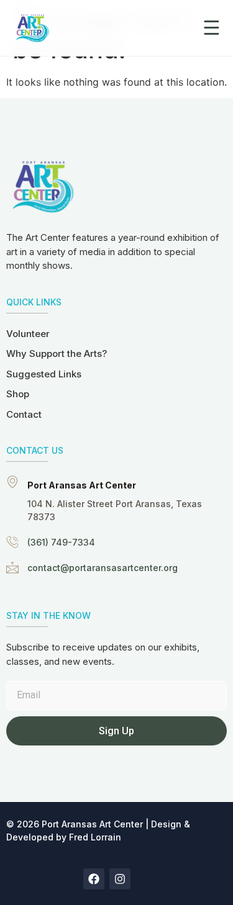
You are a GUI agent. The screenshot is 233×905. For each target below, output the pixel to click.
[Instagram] (119, 878)
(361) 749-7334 (61, 542)
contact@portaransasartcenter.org (102, 567)
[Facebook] (93, 878)
